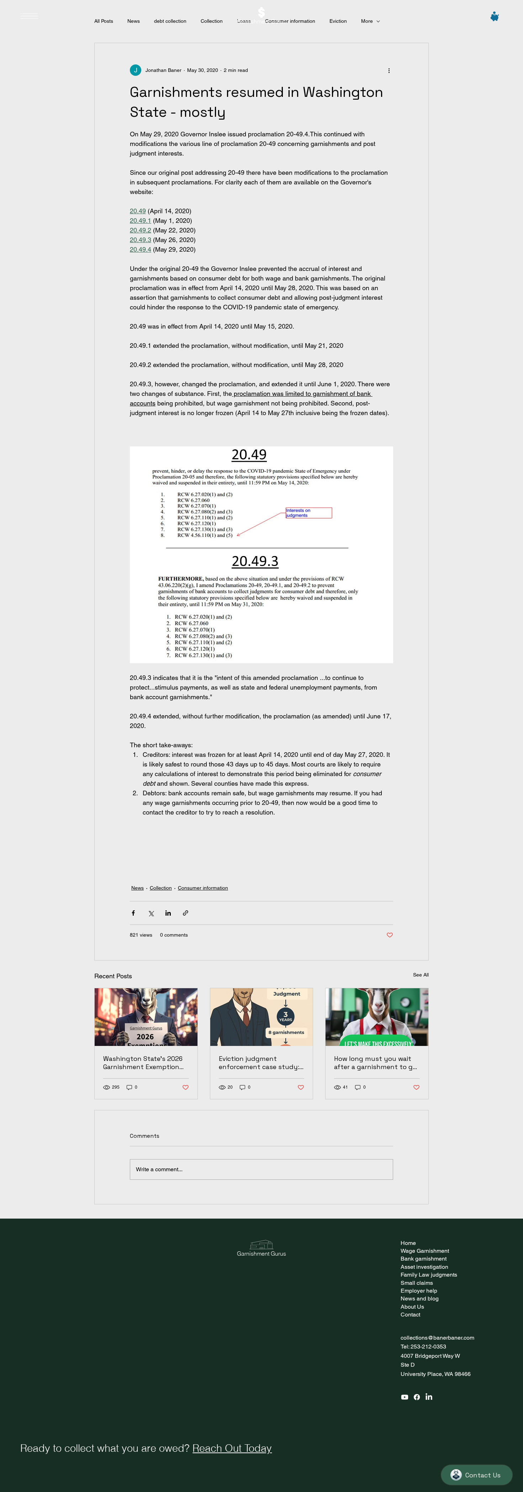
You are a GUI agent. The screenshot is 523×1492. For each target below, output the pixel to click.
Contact (410, 1314)
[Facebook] (417, 1397)
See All (421, 975)
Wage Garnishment (425, 1250)
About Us (412, 1306)
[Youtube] (405, 1397)
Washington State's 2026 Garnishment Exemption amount (143, 1062)
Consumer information (203, 888)
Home (408, 1243)
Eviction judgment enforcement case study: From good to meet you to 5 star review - (261, 1062)
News (137, 888)
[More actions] (389, 70)
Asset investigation (424, 1266)
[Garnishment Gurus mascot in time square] (146, 1017)
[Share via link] (185, 913)
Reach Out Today (232, 1448)
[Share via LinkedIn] (168, 913)
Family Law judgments (429, 1274)
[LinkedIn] (429, 1397)
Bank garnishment (424, 1258)
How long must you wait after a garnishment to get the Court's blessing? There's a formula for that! (376, 1062)
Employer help (419, 1290)
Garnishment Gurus (261, 21)
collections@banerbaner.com (437, 1337)
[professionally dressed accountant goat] (377, 1017)
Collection (161, 888)
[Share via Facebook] (133, 913)
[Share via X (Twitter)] (150, 913)
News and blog (420, 1298)
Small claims (417, 1282)
